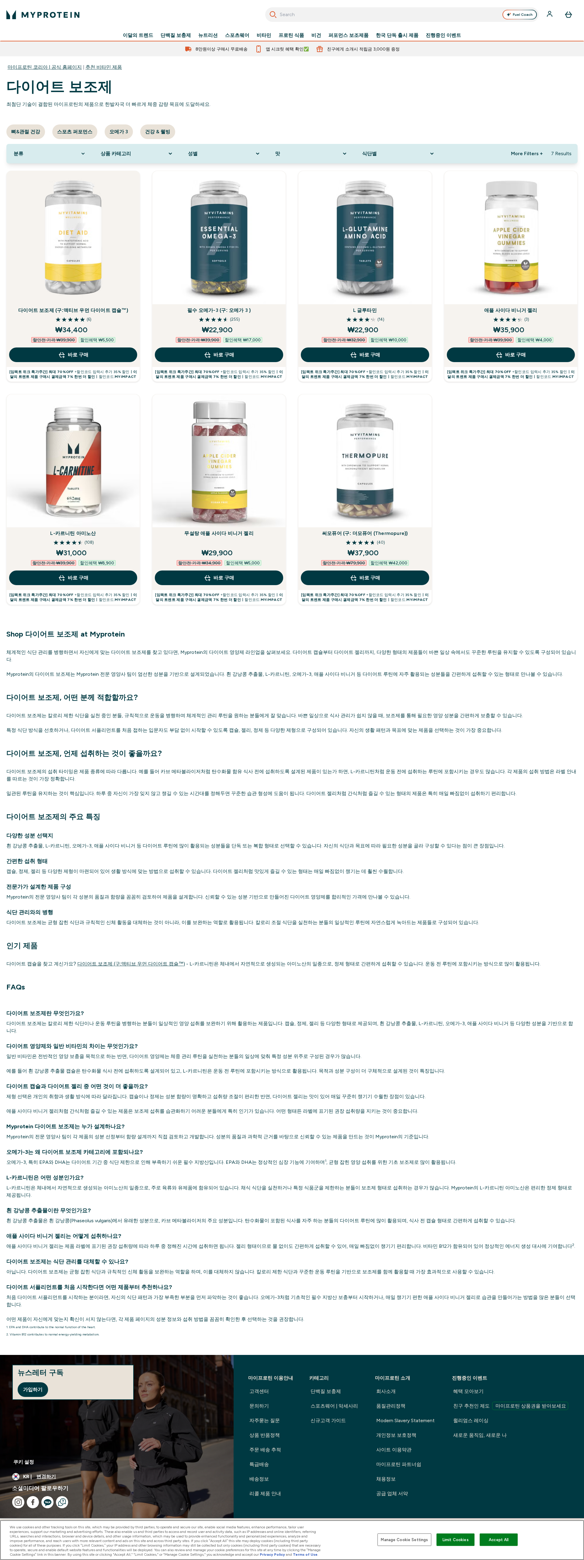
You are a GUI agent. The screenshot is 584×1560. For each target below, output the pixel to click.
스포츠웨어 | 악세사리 (334, 1405)
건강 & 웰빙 (157, 131)
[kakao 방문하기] (47, 1502)
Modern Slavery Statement (405, 1420)
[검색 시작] (273, 14)
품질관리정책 (390, 1405)
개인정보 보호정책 (396, 1435)
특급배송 (259, 1464)
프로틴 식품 (291, 35)
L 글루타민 (365, 310)
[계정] (550, 14)
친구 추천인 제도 (509, 1405)
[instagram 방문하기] (18, 1502)
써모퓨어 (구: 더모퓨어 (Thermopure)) (365, 533)
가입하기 (33, 1389)
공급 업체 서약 (392, 1493)
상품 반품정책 (264, 1435)
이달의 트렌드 (138, 35)
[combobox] (402, 14)
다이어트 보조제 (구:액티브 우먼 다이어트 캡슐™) (73, 310)
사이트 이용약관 (394, 1449)
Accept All (499, 1539)
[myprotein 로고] (42, 14)
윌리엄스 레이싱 (470, 1420)
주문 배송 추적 (265, 1449)
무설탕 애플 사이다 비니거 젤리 (218, 533)
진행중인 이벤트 (443, 35)
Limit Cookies (456, 1539)
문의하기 (259, 1405)
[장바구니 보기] (568, 14)
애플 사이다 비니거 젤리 (510, 310)
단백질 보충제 (176, 35)
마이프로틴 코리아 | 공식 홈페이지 (45, 67)
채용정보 (386, 1478)
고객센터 (259, 1391)
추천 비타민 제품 (103, 67)
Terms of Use (305, 1554)
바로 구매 (78, 354)
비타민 (264, 35)
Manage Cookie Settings (404, 1539)
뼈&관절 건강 (25, 131)
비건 (316, 35)
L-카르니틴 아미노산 (73, 533)
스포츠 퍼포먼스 (74, 131)
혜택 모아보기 (468, 1391)
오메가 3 (118, 131)
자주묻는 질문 (264, 1420)
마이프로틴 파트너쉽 (398, 1464)
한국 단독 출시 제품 (397, 35)
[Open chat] (62, 1502)
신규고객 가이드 (328, 1420)
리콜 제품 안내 (265, 1493)
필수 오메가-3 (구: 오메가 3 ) (219, 310)
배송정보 (259, 1478)
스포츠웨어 (237, 35)
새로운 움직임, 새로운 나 (480, 1435)
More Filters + (527, 153)
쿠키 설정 (23, 1461)
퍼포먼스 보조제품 (348, 35)
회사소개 (386, 1391)
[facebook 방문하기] (33, 1502)
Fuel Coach (523, 14)
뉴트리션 (208, 35)
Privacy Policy (272, 1554)
